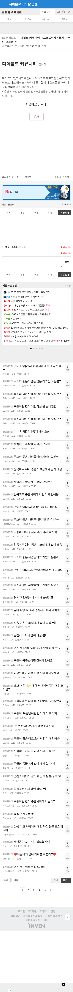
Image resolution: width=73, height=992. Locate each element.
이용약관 (15, 915)
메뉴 (4, 204)
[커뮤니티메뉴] (4, 4)
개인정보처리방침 (33, 915)
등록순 (14, 247)
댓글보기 (64, 274)
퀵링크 (43, 911)
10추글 (45, 19)
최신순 (22, 247)
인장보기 (12, 204)
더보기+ (68, 285)
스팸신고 (27, 177)
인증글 (64, 19)
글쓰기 (69, 12)
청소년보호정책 (54, 915)
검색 (56, 880)
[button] (31, 348)
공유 (56, 177)
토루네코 (9, 46)
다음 (50, 212)
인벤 (35, 4)
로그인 (21, 911)
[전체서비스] (69, 4)
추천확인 (6, 177)
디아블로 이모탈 (20, 4)
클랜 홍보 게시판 (12, 12)
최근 (6, 880)
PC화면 (32, 911)
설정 (52, 911)
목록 (8, 212)
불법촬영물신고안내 (36, 920)
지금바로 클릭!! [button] (36, 104)
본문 (22, 212)
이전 (36, 212)
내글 (9, 19)
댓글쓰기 (64, 212)
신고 (17, 177)
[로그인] (62, 4)
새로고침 (67, 247)
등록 (67, 261)
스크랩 (66, 177)
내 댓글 (27, 19)
